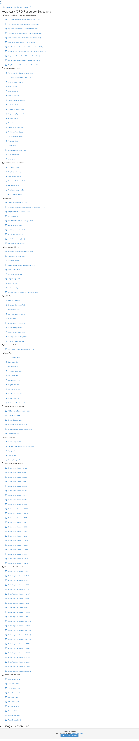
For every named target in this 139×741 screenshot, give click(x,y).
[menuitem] (1, 4)
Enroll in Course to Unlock (69, 736)
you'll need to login (77, 733)
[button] (1, 2)
